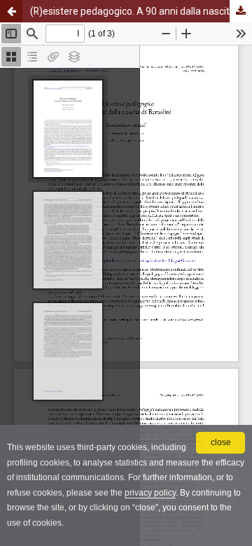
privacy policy (150, 493)
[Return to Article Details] (11, 11)
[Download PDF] (241, 11)
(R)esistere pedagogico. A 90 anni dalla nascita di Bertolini (141, 11)
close (221, 442)
